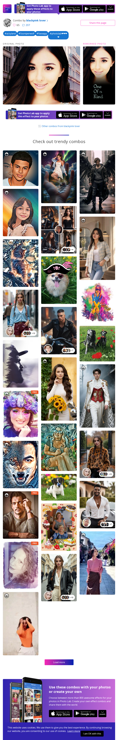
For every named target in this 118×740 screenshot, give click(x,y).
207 (28, 25)
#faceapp (42, 33)
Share (97, 22)
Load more (59, 662)
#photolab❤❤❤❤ (58, 35)
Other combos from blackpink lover (60, 126)
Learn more (73, 731)
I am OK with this (92, 733)
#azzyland (10, 33)
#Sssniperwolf (26, 33)
